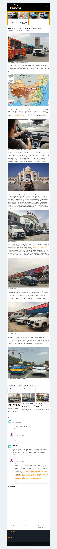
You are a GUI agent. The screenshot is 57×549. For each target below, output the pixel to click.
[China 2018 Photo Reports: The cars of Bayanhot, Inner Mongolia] (14, 397)
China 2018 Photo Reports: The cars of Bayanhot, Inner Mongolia (14, 405)
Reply (14, 428)
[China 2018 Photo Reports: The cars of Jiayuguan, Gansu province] (42, 397)
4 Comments (27, 30)
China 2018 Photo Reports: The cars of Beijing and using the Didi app (28, 405)
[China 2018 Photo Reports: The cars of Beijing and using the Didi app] (28, 397)
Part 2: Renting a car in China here (36, 67)
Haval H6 (21, 115)
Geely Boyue (33, 115)
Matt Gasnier (19, 30)
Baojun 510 (25, 115)
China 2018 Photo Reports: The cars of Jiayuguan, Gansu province (42, 405)
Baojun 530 (16, 115)
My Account (10, 537)
